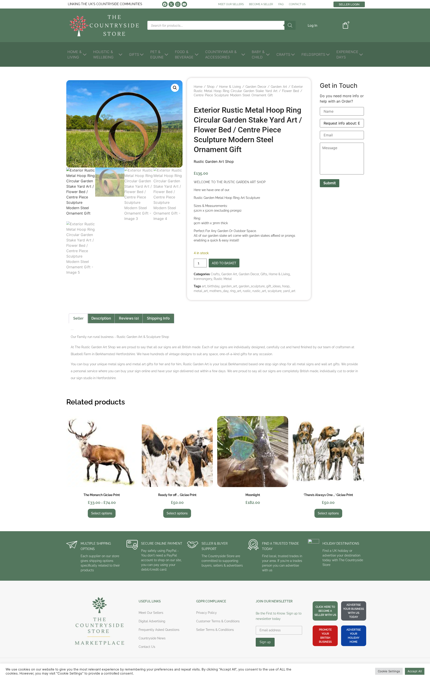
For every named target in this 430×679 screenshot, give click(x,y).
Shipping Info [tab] (158, 318)
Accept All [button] (415, 671)
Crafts (215, 274)
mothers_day (218, 291)
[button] (312, 25)
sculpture (275, 291)
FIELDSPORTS (313, 54)
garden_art (229, 286)
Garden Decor (255, 86)
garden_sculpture (252, 286)
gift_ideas (273, 286)
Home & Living (230, 86)
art (204, 286)
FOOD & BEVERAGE (184, 54)
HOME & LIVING (74, 54)
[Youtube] (184, 4)
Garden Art (279, 86)
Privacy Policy (206, 613)
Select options (101, 513)
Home (198, 86)
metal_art (201, 291)
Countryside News (152, 638)
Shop (211, 86)
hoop (286, 286)
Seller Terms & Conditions (215, 630)
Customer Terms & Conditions (218, 621)
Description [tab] (101, 318)
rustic (247, 291)
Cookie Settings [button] (389, 671)
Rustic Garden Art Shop (214, 161)
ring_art (235, 291)
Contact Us (147, 647)
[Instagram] (178, 4)
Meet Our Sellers (151, 613)
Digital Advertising (152, 621)
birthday (213, 286)
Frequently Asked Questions (159, 630)
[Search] (290, 25)
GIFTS (134, 54)
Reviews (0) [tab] (129, 318)
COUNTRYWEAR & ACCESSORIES (220, 54)
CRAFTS (283, 54)
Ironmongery (203, 279)
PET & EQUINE (157, 54)
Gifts (263, 274)
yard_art (289, 291)
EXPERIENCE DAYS (347, 54)
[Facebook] (165, 4)
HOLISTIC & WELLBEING (103, 54)
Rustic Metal (223, 279)
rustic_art (259, 291)
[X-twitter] (171, 4)
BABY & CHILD (258, 54)
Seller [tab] (78, 318)
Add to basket (224, 263)
